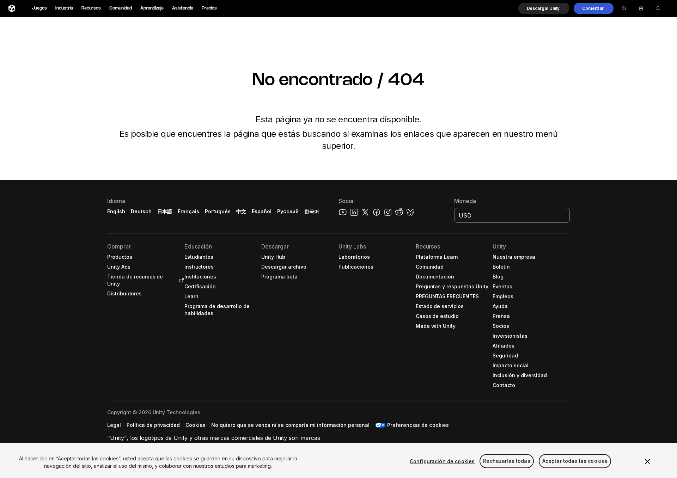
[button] (544, 8)
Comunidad (120, 8)
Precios (209, 8)
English (116, 211)
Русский (288, 211)
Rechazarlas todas (506, 461)
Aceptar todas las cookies (575, 461)
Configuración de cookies (442, 461)
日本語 (164, 211)
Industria (64, 8)
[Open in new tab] (180, 280)
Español (262, 211)
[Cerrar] (647, 461)
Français (189, 211)
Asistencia (182, 8)
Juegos (39, 8)
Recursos (91, 8)
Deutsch (141, 211)
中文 (241, 211)
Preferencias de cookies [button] (418, 425)
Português (218, 211)
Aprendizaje (152, 8)
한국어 (311, 211)
